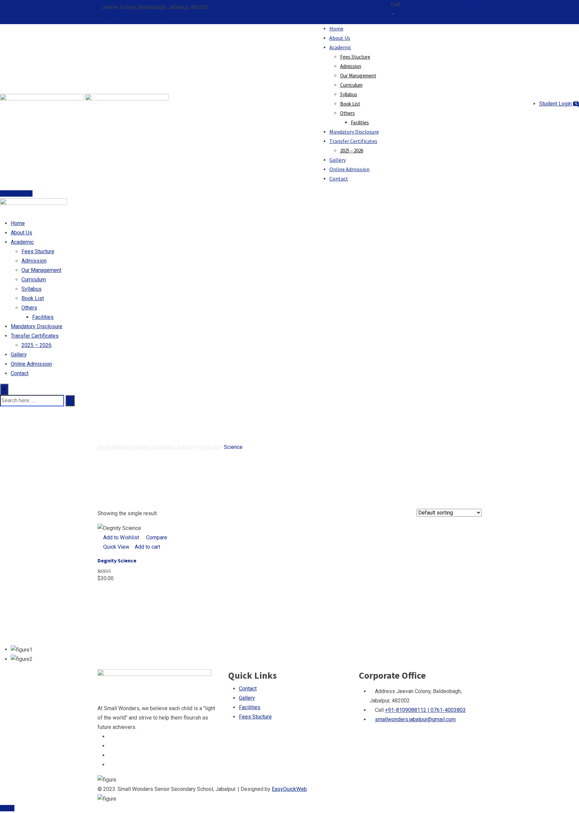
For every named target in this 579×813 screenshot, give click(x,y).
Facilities (360, 122)
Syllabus (348, 94)
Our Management (358, 75)
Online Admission (349, 169)
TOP (9, 808)
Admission (350, 66)
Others (347, 113)
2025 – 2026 (351, 150)
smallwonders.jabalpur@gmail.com (142, 16)
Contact (338, 178)
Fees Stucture (355, 57)
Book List (350, 103)
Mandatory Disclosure (354, 131)
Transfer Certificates (353, 141)
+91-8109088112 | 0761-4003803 (441, 4)
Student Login (556, 103)
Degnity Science (117, 560)
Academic (340, 47)
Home (336, 28)
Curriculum (351, 85)
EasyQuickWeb (289, 789)
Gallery (337, 159)
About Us (339, 38)
